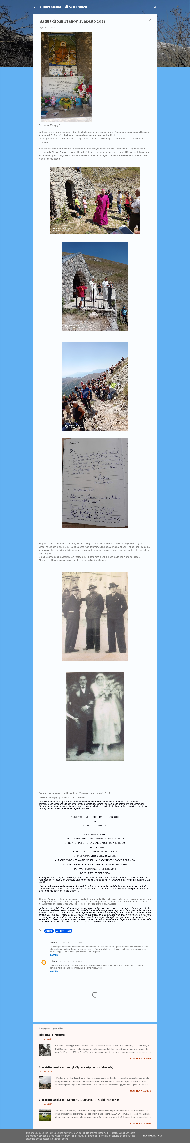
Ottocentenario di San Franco (63, 6)
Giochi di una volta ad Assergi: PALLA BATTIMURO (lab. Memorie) (79, 1099)
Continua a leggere (140, 1058)
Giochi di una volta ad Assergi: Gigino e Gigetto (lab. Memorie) (76, 1067)
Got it (161, 1136)
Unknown (54, 961)
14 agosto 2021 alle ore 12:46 (70, 943)
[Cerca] (155, 7)
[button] (149, 20)
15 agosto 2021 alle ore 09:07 (70, 961)
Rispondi (54, 955)
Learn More (149, 1136)
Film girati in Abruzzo (52, 1034)
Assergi (48, 931)
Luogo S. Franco (63, 931)
